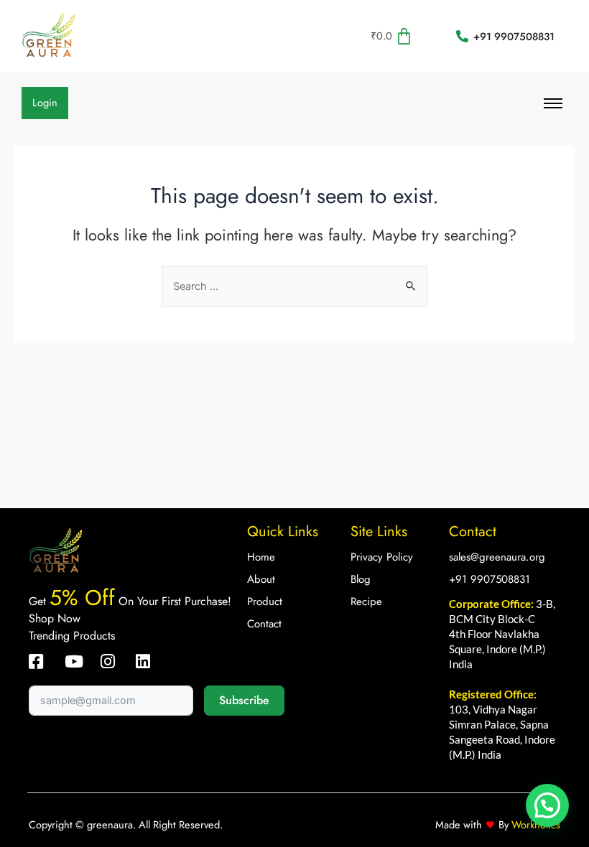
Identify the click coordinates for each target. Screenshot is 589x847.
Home (261, 557)
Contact (264, 624)
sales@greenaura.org (497, 557)
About (261, 579)
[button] (547, 805)
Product (264, 601)
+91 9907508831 (489, 579)
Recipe (366, 601)
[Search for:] (294, 286)
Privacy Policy (382, 557)
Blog (361, 579)
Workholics (534, 824)
